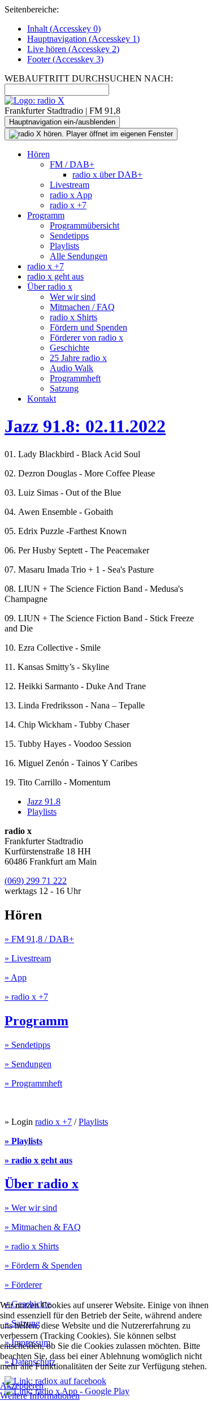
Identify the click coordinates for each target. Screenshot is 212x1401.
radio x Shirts (73, 317)
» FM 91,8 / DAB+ (39, 939)
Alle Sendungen (78, 256)
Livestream (69, 185)
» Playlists (23, 1141)
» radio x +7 (26, 997)
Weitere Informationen (40, 1395)
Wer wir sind (73, 297)
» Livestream (28, 958)
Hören (38, 154)
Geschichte (69, 348)
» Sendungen (28, 1064)
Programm (45, 215)
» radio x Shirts (32, 1246)
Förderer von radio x (86, 337)
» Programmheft (33, 1083)
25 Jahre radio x (78, 358)
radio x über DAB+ (107, 174)
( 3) (65, 59)
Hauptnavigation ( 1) (83, 39)
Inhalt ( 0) (64, 28)
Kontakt (41, 398)
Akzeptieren (22, 1385)
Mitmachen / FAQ (82, 307)
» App (16, 977)
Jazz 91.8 (43, 801)
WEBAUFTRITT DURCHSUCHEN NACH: (89, 78)
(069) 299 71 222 (36, 881)
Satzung (64, 388)
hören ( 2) (73, 49)
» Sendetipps (27, 1045)
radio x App (71, 195)
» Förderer (23, 1285)
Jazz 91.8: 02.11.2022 (85, 426)
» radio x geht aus (38, 1160)
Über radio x (49, 286)
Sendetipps (69, 235)
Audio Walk (71, 368)
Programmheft (75, 378)
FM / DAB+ (72, 164)
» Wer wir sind (31, 1208)
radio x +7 (68, 205)
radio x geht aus (55, 276)
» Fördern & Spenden (43, 1265)
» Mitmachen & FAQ (43, 1227)
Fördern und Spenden (88, 327)
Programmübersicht (84, 225)
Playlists (64, 246)
